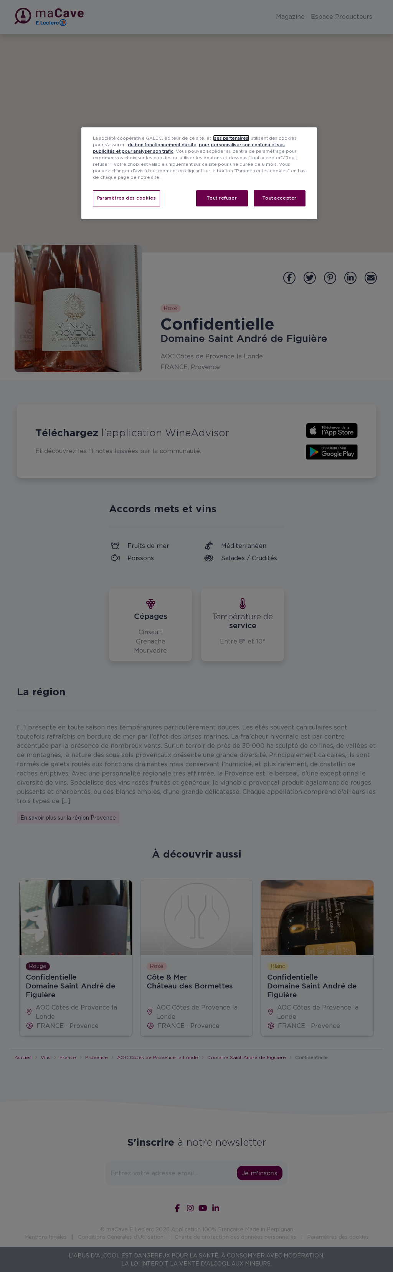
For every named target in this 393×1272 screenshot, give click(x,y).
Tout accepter (279, 198)
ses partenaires (231, 138)
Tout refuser (222, 198)
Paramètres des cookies (126, 198)
